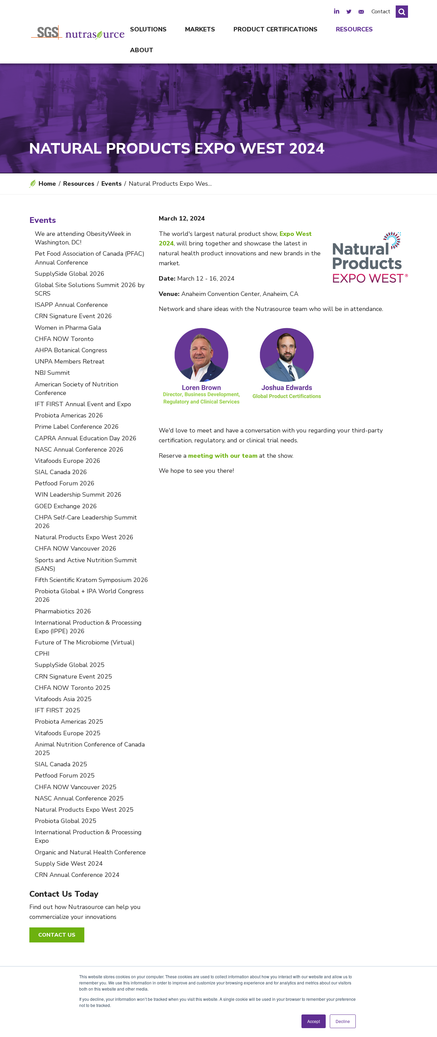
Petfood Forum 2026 (65, 483)
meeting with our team (222, 456)
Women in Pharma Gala (68, 328)
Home (47, 184)
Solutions (148, 29)
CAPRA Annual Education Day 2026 (86, 438)
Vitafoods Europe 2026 (67, 461)
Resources (354, 29)
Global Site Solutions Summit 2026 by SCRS (89, 289)
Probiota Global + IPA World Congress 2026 (89, 595)
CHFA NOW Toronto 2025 (72, 688)
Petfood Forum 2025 (65, 775)
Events (111, 184)
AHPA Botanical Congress (71, 350)
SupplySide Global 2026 (69, 274)
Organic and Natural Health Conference (90, 852)
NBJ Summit (52, 373)
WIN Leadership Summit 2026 (78, 495)
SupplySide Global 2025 (69, 665)
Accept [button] (313, 1021)
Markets (200, 29)
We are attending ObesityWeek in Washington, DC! (83, 238)
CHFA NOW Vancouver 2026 (75, 548)
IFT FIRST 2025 (57, 710)
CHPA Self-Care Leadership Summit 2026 (86, 521)
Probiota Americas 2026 (69, 415)
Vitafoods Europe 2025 (67, 733)
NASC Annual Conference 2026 (79, 449)
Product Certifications (276, 29)
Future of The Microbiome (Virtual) (85, 642)
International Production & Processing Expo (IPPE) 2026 (88, 627)
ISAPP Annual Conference (71, 305)
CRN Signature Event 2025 (73, 676)
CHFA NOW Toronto (64, 339)
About (141, 50)
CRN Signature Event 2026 (73, 316)
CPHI (42, 654)
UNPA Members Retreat (69, 361)
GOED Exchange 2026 (66, 506)
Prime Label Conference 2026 (77, 427)
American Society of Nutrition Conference (76, 388)
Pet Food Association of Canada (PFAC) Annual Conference (89, 258)
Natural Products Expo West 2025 (84, 810)
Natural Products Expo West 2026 (84, 537)
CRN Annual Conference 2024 (77, 875)
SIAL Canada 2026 (61, 472)
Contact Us (56, 935)
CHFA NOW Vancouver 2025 (75, 787)
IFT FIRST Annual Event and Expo (83, 404)
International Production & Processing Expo (88, 836)
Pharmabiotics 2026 (63, 611)
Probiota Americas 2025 (69, 722)
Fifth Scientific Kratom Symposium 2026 (91, 580)
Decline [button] (343, 1021)
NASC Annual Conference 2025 (79, 798)
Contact (380, 11)
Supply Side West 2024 (69, 864)
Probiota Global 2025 (65, 821)
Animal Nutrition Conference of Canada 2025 (90, 748)
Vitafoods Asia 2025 (63, 699)
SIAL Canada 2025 (61, 764)
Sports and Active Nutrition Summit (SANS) (86, 564)
